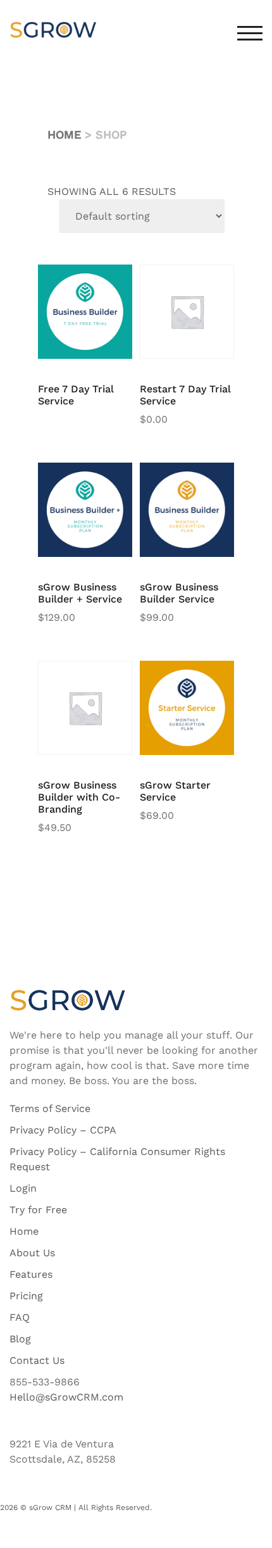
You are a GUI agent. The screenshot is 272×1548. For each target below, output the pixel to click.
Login (23, 1188)
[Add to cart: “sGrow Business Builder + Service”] (103, 481)
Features (31, 1274)
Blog (20, 1339)
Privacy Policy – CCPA (62, 1130)
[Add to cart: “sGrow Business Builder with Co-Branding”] (103, 679)
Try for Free (38, 1210)
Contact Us (37, 1360)
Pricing (26, 1296)
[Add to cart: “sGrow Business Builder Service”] (205, 481)
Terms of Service (49, 1108)
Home (64, 134)
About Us (32, 1253)
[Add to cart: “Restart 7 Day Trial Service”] (205, 283)
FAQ (19, 1317)
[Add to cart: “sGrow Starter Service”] (205, 679)
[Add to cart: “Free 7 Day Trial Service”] (103, 283)
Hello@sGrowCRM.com (66, 1397)
